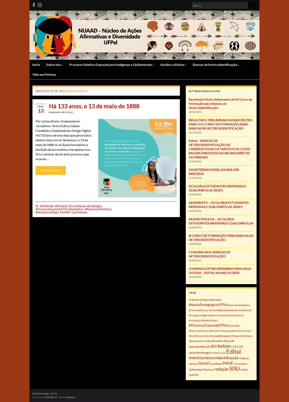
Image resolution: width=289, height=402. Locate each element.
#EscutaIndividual (242, 310)
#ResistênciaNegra (47, 212)
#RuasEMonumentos (199, 336)
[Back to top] (280, 393)
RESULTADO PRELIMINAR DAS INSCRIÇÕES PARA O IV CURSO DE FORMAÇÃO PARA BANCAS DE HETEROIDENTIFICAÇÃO (220, 124)
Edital (233, 351)
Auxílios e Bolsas (172, 64)
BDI (214, 346)
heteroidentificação (222, 357)
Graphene (69, 397)
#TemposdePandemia (241, 336)
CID (241, 346)
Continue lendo (50, 170)
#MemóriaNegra (209, 320)
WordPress (51, 397)
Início (36, 64)
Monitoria (193, 364)
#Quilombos (76, 209)
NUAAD (65, 212)
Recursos (208, 369)
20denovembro (196, 341)
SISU (234, 368)
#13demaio (47, 206)
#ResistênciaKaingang (221, 330)
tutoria (244, 369)
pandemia (216, 363)
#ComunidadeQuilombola (221, 310)
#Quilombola (234, 325)
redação (221, 369)
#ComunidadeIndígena (239, 305)
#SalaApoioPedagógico (220, 336)
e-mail (222, 353)
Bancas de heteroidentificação (215, 64)
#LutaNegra (94, 206)
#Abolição (61, 206)
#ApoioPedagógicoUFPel (208, 304)
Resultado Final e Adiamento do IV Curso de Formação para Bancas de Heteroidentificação (220, 103)
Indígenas (244, 358)
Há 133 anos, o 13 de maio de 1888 (94, 105)
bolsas (224, 346)
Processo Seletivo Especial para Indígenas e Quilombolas (111, 64)
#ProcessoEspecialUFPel (51, 209)
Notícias (68, 112)
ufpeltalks (194, 375)
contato (215, 353)
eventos (196, 357)
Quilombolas (79, 212)
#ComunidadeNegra (199, 310)
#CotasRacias (77, 206)
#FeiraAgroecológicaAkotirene (204, 315)
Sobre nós (54, 64)
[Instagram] (40, 4)
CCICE (234, 346)
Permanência (240, 364)
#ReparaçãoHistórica (98, 209)
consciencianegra (200, 352)
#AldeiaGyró (216, 299)
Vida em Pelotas (44, 74)
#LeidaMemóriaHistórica (231, 315)
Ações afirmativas (214, 341)
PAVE (228, 363)
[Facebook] (33, 4)
